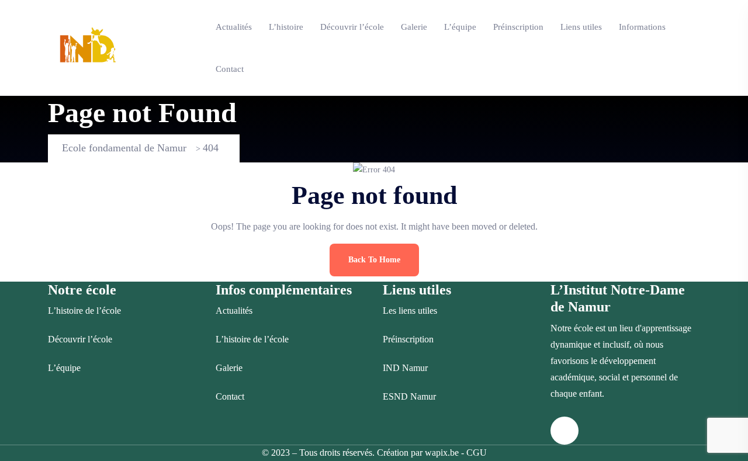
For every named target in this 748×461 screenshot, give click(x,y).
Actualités (234, 27)
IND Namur (405, 368)
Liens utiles (581, 27)
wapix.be (442, 452)
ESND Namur (409, 396)
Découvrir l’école (352, 27)
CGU (476, 452)
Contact (230, 69)
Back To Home (374, 259)
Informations (642, 27)
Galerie (414, 27)
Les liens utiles (410, 311)
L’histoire (286, 27)
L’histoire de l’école (84, 311)
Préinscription (518, 27)
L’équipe (460, 27)
